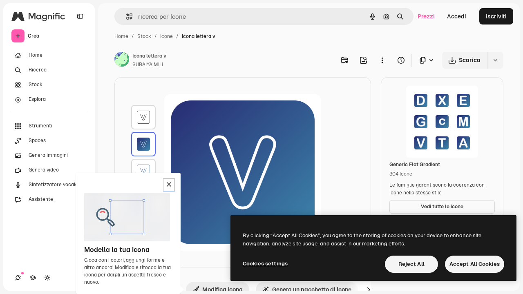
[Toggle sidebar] (80, 16)
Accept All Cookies (474, 264)
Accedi (456, 16)
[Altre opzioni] (382, 60)
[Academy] (32, 277)
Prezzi (426, 16)
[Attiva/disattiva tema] (47, 277)
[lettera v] (143, 117)
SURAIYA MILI (147, 64)
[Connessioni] (18, 277)
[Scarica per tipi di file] (427, 60)
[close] (168, 185)
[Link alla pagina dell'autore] (121, 60)
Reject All (411, 264)
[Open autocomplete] (126, 16)
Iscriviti (496, 16)
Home (121, 36)
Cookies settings (265, 263)
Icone (166, 36)
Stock (144, 36)
